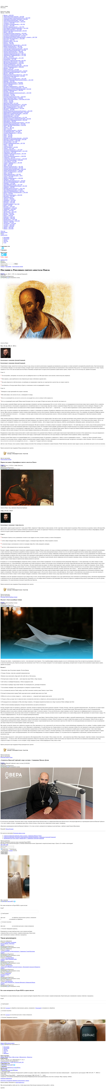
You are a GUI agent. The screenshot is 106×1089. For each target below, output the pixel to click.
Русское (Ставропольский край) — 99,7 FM (14, 143)
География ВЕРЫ (9, 957)
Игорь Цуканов (9, 829)
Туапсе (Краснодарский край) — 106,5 (12, 175)
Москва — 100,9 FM (8, 15)
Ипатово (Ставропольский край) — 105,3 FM (14, 72)
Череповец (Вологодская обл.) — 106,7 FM (14, 188)
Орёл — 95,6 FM (7, 129)
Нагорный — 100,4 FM (9, 218)
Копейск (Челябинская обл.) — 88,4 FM (13, 90)
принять (3, 1087)
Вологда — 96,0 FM (8, 42)
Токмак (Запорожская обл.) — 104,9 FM (13, 170)
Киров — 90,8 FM (7, 85)
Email (2, 908)
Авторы (5, 240)
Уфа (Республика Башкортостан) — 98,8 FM (14, 180)
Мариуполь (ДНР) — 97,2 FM (10, 103)
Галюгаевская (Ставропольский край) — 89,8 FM (15, 49)
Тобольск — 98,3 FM (8, 222)
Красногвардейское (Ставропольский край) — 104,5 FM (17, 92)
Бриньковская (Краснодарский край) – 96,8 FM (15, 30)
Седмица (7, 950)
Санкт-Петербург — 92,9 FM (10, 147)
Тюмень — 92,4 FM (8, 177)
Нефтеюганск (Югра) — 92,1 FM (11, 114)
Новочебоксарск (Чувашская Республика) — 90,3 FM (16, 122)
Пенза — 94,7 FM (7, 134)
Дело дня (3, 231)
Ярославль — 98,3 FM (8, 196)
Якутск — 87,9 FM (8, 193)
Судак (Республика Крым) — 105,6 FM (13, 160)
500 (1, 844)
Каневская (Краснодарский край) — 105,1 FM (14, 78)
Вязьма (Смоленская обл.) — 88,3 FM (12, 46)
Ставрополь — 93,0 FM (9, 157)
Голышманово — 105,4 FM (10, 208)
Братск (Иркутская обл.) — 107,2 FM (12, 29)
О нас (4, 242)
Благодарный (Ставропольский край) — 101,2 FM (15, 28)
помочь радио (4, 232)
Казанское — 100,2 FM (9, 217)
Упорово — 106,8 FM (8, 226)
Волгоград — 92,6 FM (8, 39)
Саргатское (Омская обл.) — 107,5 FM (12, 149)
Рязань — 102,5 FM (8, 144)
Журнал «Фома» (5, 1057)
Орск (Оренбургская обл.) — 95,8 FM (12, 130)
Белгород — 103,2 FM (8, 25)
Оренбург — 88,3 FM (8, 127)
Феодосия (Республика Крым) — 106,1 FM (14, 182)
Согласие (8, 917)
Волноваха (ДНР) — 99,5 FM (10, 41)
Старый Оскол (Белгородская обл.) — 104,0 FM (15, 158)
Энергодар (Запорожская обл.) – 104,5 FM (13, 191)
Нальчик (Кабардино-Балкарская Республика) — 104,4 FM (17, 111)
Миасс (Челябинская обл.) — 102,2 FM (12, 107)
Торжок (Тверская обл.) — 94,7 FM (12, 174)
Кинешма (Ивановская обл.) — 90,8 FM (13, 83)
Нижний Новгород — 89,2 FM (11, 116)
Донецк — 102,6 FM (8, 56)
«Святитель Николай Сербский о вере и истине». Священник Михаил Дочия (22, 835)
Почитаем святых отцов (6, 757)
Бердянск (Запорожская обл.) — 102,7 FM (13, 27)
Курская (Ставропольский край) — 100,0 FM (14, 96)
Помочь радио (4, 852)
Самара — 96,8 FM (8, 145)
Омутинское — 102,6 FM (9, 223)
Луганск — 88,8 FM (8, 102)
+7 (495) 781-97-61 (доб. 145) (17, 1062)
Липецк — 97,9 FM (8, 100)
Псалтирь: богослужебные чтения (9, 597)
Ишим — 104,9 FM (8, 215)
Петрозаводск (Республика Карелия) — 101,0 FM (15, 138)
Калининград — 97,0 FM (9, 77)
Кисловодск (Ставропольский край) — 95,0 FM (15, 87)
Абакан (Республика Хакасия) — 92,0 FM (13, 16)
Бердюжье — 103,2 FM (9, 202)
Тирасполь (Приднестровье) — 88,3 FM (13, 167)
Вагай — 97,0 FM (7, 205)
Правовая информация (6, 1078)
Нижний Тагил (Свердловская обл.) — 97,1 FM (15, 117)
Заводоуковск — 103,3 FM (9, 211)
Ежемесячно (5, 849)
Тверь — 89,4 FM (7, 165)
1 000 (4, 844)
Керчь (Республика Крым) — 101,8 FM (13, 82)
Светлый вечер (9, 965)
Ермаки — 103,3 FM (8, 210)
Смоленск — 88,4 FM (8, 155)
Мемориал (6, 1053)
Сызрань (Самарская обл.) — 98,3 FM (12, 162)
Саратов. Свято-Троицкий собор (9, 959)
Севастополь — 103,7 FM (9, 152)
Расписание (6, 238)
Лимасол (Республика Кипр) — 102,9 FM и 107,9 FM (16, 99)
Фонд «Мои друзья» (14, 1057)
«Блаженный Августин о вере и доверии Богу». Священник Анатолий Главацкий (23, 838)
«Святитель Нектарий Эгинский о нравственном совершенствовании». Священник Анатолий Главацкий (29, 837)
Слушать (3, 942)
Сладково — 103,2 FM (8, 224)
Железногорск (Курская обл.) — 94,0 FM (13, 61)
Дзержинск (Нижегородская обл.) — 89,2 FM (14, 54)
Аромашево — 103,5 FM (9, 200)
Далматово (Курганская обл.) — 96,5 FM (13, 52)
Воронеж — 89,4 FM (8, 43)
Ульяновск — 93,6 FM (8, 179)
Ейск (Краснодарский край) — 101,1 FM (13, 58)
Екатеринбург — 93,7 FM (9, 59)
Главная (2, 266)
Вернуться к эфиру (5, 11)
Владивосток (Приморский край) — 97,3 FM (14, 36)
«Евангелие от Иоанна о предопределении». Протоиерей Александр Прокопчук (20, 967)
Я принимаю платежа (9, 850)
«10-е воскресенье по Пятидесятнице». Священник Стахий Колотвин (18, 951)
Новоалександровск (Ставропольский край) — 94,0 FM (17, 118)
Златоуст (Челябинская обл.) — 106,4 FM (13, 67)
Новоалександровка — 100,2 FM (11, 220)
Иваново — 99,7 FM (8, 68)
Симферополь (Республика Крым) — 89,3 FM (14, 153)
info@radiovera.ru (5, 1062)
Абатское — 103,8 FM (8, 199)
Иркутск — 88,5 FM (8, 73)
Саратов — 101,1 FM (8, 148)
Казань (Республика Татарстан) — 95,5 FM (14, 76)
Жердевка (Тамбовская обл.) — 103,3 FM (13, 63)
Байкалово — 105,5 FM (9, 201)
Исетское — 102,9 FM (8, 214)
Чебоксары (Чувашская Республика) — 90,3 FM (15, 186)
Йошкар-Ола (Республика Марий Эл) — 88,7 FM (15, 74)
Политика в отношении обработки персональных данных (15, 1080)
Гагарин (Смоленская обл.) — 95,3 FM (12, 47)
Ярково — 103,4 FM (8, 228)
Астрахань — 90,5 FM (8, 23)
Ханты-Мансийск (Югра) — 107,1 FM (12, 184)
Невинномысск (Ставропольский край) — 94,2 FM (16, 112)
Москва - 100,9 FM (5, 12)
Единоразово (13, 849)
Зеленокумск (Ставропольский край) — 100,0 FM (15, 65)
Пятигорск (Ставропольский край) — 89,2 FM (14, 139)
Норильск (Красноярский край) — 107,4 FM (14, 124)
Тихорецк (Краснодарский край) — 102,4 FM (14, 169)
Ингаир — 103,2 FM (8, 213)
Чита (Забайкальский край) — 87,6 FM (12, 189)
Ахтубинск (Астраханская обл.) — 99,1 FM (14, 24)
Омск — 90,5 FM (7, 126)
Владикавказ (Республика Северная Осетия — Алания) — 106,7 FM (20, 37)
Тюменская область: (8, 197)
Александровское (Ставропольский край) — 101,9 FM (16, 17)
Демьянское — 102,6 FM (9, 209)
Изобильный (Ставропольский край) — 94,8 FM (15, 70)
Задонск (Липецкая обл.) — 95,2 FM (12, 64)
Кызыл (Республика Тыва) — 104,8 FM (13, 98)
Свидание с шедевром (10, 942)
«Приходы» (29, 1057)
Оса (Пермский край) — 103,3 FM (11, 131)
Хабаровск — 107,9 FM (9, 183)
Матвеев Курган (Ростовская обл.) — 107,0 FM (15, 104)
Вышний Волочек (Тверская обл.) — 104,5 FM (14, 45)
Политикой (5, 919)
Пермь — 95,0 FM (7, 135)
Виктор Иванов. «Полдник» (7, 943)
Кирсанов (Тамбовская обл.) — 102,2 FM (13, 86)
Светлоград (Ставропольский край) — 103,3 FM (15, 151)
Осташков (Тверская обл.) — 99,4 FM (12, 133)
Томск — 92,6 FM (7, 173)
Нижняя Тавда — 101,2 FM (10, 219)
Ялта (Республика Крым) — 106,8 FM (12, 195)
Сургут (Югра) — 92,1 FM (9, 161)
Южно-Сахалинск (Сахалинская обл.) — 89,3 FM (15, 192)
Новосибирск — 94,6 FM (9, 121)
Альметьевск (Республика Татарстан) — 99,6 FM (15, 19)
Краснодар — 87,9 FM (8, 94)
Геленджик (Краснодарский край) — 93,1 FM (14, 50)
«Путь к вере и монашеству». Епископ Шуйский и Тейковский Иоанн (18, 982)
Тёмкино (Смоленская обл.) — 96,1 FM (13, 166)
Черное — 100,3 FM (8, 227)
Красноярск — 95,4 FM (9, 95)
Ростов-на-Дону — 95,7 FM (10, 142)
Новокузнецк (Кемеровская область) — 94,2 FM (15, 120)
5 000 (6, 844)
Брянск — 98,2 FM (8, 32)
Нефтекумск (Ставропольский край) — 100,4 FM (15, 113)
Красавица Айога (5, 974)
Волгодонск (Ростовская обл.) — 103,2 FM (13, 38)
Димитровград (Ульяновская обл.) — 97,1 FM (14, 55)
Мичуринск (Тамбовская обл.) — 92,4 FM (13, 108)
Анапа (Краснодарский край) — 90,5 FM (13, 20)
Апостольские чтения (17, 266)
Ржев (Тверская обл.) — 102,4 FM (11, 140)
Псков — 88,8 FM (7, 136)
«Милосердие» (22, 1057)
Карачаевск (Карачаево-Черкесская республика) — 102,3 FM (18, 80)
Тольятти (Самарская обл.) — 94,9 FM (12, 171)
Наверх (2, 1043)
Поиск (16, 263)
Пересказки (8, 973)
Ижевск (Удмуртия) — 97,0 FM (11, 69)
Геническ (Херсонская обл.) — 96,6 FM (13, 51)
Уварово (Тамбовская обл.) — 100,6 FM (13, 178)
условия (11, 850)
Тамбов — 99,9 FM (8, 164)
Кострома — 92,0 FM (8, 91)
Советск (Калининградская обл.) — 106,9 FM (14, 156)
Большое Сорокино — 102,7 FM (11, 204)
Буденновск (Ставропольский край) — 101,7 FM (15, 34)
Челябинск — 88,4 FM (8, 187)
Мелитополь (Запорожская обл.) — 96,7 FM (14, 105)
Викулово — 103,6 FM (9, 206)
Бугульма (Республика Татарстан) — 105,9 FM (14, 33)
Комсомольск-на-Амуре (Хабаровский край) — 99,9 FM (17, 89)
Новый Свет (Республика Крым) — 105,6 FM (14, 125)
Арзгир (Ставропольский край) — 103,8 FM (14, 21)
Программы (6, 237)
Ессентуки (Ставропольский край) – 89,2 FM (14, 60)
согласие (8, 926)
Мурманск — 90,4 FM (8, 109)
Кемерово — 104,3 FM (8, 81)
